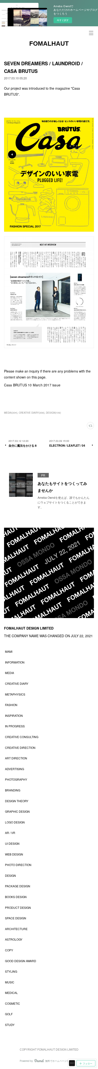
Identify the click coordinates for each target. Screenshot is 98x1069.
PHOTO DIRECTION (18, 865)
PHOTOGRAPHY (16, 779)
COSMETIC (12, 1003)
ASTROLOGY (13, 939)
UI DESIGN (12, 843)
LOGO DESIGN (15, 822)
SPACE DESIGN (15, 918)
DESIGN (10, 875)
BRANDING (12, 790)
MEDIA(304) (10, 412)
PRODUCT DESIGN (18, 907)
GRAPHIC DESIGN (17, 811)
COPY (9, 950)
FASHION (11, 705)
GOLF (9, 1014)
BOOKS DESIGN (16, 897)
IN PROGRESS (15, 726)
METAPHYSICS (15, 694)
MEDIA (9, 673)
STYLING (11, 971)
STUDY (10, 1025)
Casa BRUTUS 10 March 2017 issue (32, 385)
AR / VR (10, 833)
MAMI (8, 651)
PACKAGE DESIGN (17, 886)
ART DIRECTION (16, 758)
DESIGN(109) (53, 412)
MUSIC (9, 982)
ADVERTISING (14, 769)
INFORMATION (14, 662)
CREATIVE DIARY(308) (31, 412)
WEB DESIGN (14, 854)
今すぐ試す (63, 20)
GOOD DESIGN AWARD (20, 961)
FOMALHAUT (49, 43)
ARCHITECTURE (16, 929)
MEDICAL (11, 993)
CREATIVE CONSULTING (21, 737)
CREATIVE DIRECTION (20, 748)
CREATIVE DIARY (16, 683)
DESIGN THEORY (16, 801)
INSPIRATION (14, 715)
